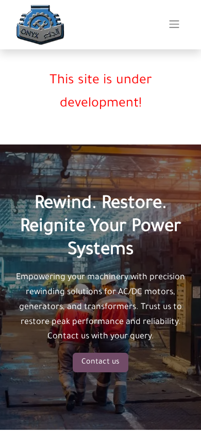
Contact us (100, 362)
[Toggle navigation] (174, 24)
